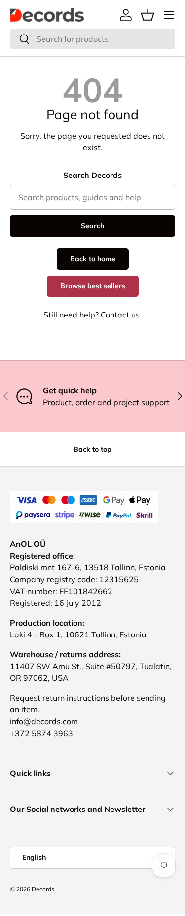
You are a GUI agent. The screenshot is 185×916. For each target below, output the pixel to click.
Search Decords (92, 175)
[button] (147, 15)
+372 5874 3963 (41, 733)
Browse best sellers (92, 286)
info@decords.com (44, 721)
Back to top (92, 449)
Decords (43, 889)
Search (92, 225)
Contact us (120, 314)
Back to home (92, 258)
